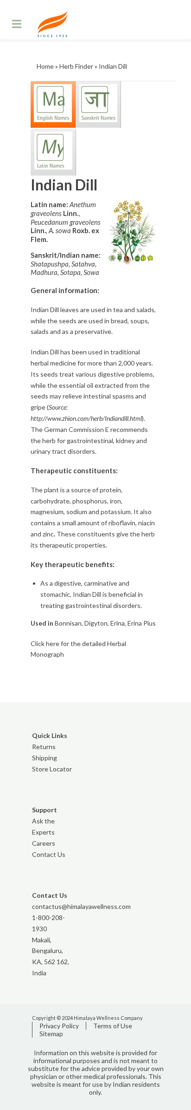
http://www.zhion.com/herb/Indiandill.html (86, 418)
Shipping (44, 758)
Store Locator (52, 769)
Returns (44, 747)
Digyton (96, 623)
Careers (43, 843)
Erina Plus (141, 623)
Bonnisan (68, 623)
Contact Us (48, 854)
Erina (117, 623)
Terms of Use (112, 1026)
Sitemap (51, 1034)
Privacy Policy (59, 1026)
